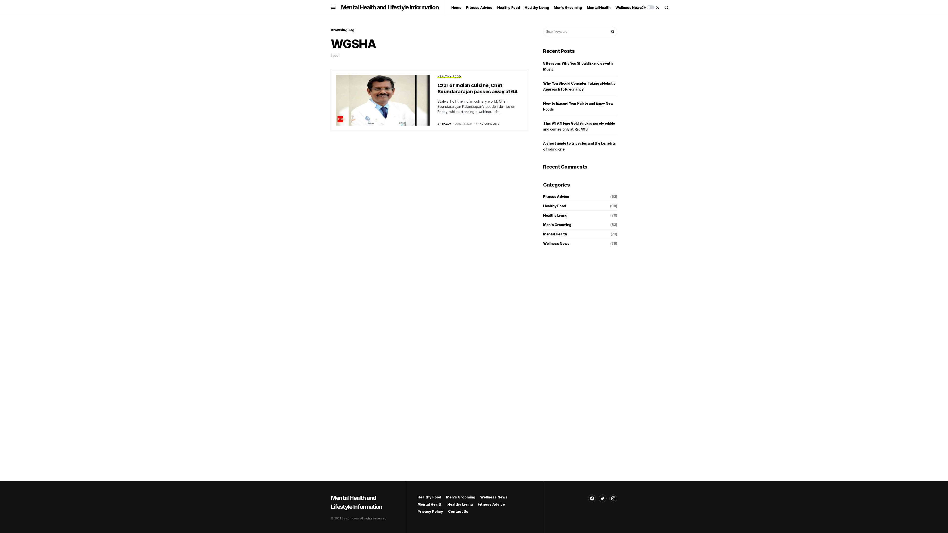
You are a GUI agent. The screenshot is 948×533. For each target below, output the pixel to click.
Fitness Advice (556, 196)
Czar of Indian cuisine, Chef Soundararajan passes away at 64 (477, 88)
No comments (489, 123)
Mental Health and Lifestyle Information (390, 7)
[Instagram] (613, 498)
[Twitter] (603, 498)
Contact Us (458, 511)
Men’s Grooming (460, 497)
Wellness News (556, 243)
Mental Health (555, 234)
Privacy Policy (430, 511)
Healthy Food (449, 76)
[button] (333, 7)
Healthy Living (555, 215)
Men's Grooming (557, 225)
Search (613, 31)
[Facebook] (592, 498)
